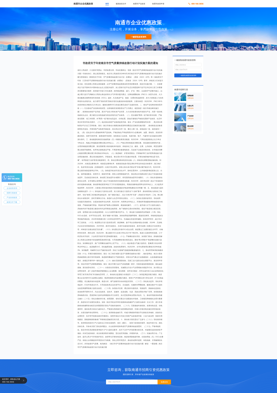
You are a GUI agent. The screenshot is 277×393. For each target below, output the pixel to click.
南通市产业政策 (139, 3)
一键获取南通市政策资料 (188, 75)
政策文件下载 (12, 202)
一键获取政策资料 (138, 36)
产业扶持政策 (12, 197)
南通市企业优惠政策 (83, 3)
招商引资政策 (12, 193)
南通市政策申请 (158, 3)
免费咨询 (164, 382)
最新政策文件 (121, 3)
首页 (107, 3)
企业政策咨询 (12, 188)
